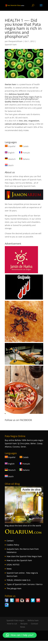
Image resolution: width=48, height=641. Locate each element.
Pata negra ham (32, 96)
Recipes (24, 623)
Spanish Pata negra (15, 620)
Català (25, 146)
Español (12, 146)
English (11, 152)
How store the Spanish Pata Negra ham (24, 556)
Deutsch (12, 159)
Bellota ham (33, 620)
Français (26, 152)
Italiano (25, 159)
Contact (10, 540)
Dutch (11, 165)
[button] (20, 635)
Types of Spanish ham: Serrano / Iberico (24, 584)
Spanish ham (11, 44)
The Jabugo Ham (14, 588)
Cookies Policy (13, 545)
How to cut (12, 623)
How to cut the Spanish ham (19, 560)
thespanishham (15, 41)
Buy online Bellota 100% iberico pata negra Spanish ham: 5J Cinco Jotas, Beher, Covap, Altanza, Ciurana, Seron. (24, 443)
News (9, 568)
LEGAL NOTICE (13, 564)
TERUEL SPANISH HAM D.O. (19, 580)
